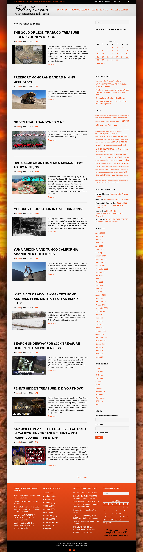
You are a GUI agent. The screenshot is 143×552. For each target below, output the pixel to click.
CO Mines (99, 381)
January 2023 (100, 256)
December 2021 (101, 298)
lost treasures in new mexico (117, 160)
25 (127, 57)
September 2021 (101, 308)
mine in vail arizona (105, 172)
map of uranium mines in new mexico (114, 169)
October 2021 (100, 305)
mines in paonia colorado (116, 172)
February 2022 (100, 292)
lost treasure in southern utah (104, 154)
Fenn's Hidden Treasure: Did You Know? (49, 388)
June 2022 (99, 279)
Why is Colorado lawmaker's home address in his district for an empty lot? (46, 299)
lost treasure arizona (110, 152)
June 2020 (99, 350)
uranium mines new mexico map (111, 182)
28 (108, 60)
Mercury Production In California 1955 (48, 209)
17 (122, 54)
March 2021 (99, 328)
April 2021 (99, 324)
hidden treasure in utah (111, 131)
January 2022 (100, 295)
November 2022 (101, 262)
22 (112, 57)
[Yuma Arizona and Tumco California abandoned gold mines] (29, 271)
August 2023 (100, 233)
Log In (101, 2)
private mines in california (104, 178)
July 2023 (99, 236)
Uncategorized (100, 398)
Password (99, 424)
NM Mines (99, 395)
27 (103, 60)
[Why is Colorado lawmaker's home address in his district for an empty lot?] (29, 321)
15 (112, 54)
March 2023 (99, 249)
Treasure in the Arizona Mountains (108, 81)
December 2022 (101, 259)
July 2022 (99, 275)
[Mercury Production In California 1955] (29, 227)
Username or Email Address (106, 416)
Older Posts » (82, 477)
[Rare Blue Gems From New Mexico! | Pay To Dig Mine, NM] (29, 185)
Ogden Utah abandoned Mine (39, 122)
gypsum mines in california (108, 121)
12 (98, 54)
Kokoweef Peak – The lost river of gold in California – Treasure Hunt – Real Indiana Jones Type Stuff (50, 433)
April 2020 (99, 357)
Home (95, 2)
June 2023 (99, 239)
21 (108, 57)
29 (112, 60)
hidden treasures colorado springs (119, 139)
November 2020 (101, 341)
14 (108, 54)
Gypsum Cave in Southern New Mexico (110, 98)
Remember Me (103, 433)
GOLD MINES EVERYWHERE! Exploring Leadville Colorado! (111, 205)
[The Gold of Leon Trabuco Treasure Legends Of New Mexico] (29, 54)
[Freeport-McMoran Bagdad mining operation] (29, 99)
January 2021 (100, 334)
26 (98, 60)
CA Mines (99, 375)
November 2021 (101, 301)
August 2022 (100, 272)
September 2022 (101, 269)
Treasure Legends (80, 10)
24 (122, 57)
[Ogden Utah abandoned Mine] (29, 140)
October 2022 (100, 266)
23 (117, 57)
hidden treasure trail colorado (102, 142)
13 (103, 54)
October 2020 (100, 344)
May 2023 (99, 243)
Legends (98, 388)
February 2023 (100, 253)
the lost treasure (113, 180)
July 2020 (99, 347)
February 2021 (100, 331)
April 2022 (99, 285)
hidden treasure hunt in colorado (111, 129)
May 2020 (99, 354)
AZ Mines (99, 372)
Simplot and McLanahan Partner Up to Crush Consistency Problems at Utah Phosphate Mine (112, 92)
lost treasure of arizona (115, 157)
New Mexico (100, 391)
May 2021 (99, 321)
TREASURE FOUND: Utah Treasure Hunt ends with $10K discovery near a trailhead (84, 529)
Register (107, 2)
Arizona (98, 368)
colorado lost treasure (118, 115)
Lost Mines (62, 10)
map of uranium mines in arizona (112, 166)
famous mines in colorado (110, 117)
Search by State (100, 10)
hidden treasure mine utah (114, 136)
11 (127, 51)
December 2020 (101, 337)
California (99, 378)
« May (97, 63)
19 (98, 57)
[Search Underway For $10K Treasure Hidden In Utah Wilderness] (29, 365)
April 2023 (99, 246)
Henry (117, 121)
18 (127, 54)
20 (103, 57)
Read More (52, 64)
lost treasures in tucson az (105, 163)
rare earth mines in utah (117, 178)
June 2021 (99, 318)
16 (117, 54)
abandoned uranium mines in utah (104, 115)
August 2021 (100, 311)
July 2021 (99, 315)
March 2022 (99, 288)
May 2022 (99, 282)
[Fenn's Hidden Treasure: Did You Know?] (29, 406)
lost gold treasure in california (113, 145)
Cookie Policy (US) (118, 2)
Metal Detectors (119, 10)
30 (117, 60)
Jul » (103, 63)
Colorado (98, 385)
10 (122, 51)
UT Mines (99, 401)
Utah (97, 404)
